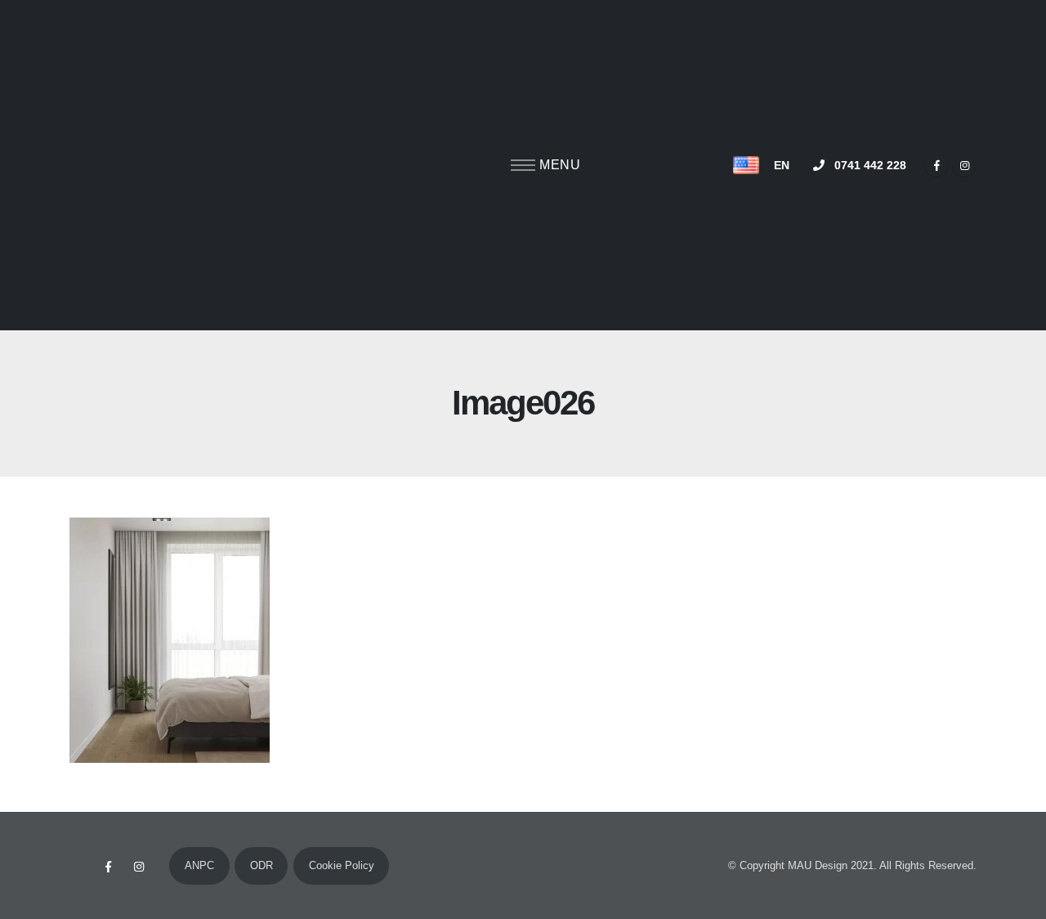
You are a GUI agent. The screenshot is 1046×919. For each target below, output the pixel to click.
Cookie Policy (341, 866)
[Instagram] (964, 165)
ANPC (199, 866)
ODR (261, 866)
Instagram (139, 866)
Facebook (108, 866)
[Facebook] (936, 165)
